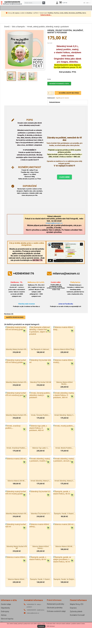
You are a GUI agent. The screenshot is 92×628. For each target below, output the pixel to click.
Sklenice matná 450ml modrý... (64, 383)
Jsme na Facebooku (65, 304)
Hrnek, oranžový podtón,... (17, 448)
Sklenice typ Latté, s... (40, 448)
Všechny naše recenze (26, 304)
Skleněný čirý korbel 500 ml (40, 382)
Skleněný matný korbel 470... (16, 349)
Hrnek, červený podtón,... (40, 415)
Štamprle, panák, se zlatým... (64, 579)
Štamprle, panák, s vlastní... (64, 513)
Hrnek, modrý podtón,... (64, 448)
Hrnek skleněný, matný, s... (64, 415)
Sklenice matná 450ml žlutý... (64, 349)
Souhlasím (41, 626)
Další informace (51, 626)
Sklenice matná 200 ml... (17, 481)
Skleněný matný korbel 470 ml (16, 547)
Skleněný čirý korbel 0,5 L (40, 513)
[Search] (43, 2)
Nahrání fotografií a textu (59, 83)
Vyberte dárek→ (46, 15)
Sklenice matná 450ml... (17, 579)
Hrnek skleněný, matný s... (40, 481)
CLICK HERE (64, 177)
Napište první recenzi (62, 98)
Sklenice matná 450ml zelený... (40, 547)
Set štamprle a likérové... (40, 349)
